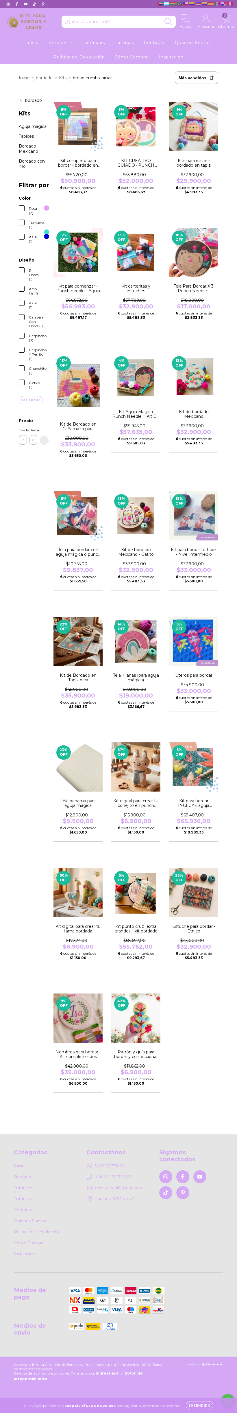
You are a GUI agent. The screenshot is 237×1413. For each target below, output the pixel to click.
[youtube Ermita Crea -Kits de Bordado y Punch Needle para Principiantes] (26, 4)
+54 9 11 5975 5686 (113, 1177)
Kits (62, 77)
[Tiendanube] (205, 1365)
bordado (44, 77)
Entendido (199, 1406)
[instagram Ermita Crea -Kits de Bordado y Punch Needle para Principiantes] (8, 4)
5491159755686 (110, 1166)
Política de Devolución (79, 57)
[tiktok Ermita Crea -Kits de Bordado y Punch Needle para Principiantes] (35, 4)
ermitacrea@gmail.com (119, 1188)
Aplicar (44, 440)
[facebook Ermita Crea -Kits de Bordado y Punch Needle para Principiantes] (17, 4)
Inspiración (171, 57)
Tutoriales (94, 42)
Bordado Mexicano (28, 148)
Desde (23, 430)
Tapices (26, 136)
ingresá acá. (107, 1373)
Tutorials (124, 42)
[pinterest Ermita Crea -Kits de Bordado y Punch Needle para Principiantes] (43, 4)
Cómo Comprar (132, 57)
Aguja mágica (33, 126)
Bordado (59, 42)
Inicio (32, 42)
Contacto (154, 42)
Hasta (33, 430)
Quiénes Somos (193, 42)
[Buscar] (168, 22)
